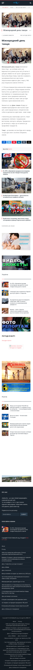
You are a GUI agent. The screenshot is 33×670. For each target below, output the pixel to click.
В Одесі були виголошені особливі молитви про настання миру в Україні (20, 433)
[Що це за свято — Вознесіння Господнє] (5, 417)
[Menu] (3, 3)
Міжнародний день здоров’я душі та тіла (13, 581)
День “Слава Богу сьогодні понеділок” (12, 564)
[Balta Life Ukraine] (16, 3)
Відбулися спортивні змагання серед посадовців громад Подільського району (17, 219)
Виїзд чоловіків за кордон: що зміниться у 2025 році (16, 573)
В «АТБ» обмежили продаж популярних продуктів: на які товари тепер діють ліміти (16, 172)
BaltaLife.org (15, 618)
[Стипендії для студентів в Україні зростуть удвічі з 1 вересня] (5, 293)
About (3, 546)
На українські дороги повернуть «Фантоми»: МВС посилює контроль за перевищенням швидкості (20, 302)
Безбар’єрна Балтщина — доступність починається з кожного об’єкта (15, 196)
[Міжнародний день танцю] (16, 20)
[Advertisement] (16, 455)
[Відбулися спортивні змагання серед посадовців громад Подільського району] (16, 208)
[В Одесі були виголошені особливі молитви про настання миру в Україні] (5, 433)
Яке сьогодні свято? (25, 35)
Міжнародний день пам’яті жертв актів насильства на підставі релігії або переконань (20, 425)
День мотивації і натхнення (9, 596)
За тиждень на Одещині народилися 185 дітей (15, 602)
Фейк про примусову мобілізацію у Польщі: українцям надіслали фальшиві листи (14, 553)
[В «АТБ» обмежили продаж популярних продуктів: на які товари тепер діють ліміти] (16, 161)
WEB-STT (28, 618)
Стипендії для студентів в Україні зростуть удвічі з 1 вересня (20, 292)
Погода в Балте (6, 340)
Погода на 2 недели (15, 348)
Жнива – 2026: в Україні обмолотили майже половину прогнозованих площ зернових (19, 311)
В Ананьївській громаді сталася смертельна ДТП (15, 606)
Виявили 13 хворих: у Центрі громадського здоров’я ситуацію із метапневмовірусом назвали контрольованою (16, 559)
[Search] (30, 3)
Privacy (4, 549)
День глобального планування (10, 609)
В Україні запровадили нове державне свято (14, 599)
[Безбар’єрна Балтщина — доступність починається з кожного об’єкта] (16, 185)
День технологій (6, 570)
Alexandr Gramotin (8, 35)
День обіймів (5, 567)
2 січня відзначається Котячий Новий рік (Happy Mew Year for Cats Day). (17, 655)
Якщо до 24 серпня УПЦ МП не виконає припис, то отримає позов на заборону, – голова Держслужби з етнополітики (20, 408)
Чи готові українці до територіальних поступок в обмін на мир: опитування (15, 577)
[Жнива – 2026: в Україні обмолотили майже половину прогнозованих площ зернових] (5, 311)
